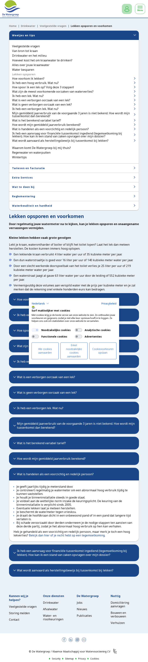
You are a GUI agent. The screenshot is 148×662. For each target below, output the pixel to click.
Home (13, 26)
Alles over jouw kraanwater (30, 65)
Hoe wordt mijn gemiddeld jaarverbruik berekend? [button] (51, 459)
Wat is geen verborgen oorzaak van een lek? (42, 104)
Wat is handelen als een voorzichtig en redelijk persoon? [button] (55, 474)
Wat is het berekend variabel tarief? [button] (41, 443)
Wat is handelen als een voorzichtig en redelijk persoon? (50, 129)
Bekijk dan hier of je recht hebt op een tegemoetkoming (67, 535)
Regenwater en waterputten (31, 152)
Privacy (82, 658)
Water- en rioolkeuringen (53, 617)
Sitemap (69, 658)
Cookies (94, 658)
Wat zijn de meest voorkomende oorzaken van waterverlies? (52, 91)
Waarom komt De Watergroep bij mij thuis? (41, 147)
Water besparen (23, 69)
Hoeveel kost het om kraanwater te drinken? (42, 60)
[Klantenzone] (127, 9)
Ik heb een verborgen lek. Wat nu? (35, 108)
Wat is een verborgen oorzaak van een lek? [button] (46, 377)
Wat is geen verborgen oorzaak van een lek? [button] (47, 393)
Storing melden (19, 613)
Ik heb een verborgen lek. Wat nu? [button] (40, 408)
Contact (14, 620)
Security (56, 658)
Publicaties (84, 616)
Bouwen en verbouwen (118, 614)
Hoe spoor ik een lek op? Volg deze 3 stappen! (43, 87)
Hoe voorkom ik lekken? (28, 78)
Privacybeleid (108, 303)
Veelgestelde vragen (53, 26)
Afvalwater (50, 609)
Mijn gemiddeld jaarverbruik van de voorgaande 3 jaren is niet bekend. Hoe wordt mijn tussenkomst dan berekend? (71, 114)
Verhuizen (118, 623)
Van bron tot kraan (25, 50)
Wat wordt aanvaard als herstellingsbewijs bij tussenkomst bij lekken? (60, 140)
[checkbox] (35, 330)
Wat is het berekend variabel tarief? (36, 120)
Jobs (79, 603)
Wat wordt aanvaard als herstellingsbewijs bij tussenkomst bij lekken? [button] (65, 570)
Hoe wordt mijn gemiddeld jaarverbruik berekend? (46, 124)
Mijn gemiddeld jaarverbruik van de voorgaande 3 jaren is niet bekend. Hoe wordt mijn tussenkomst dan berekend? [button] (76, 426)
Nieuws (82, 609)
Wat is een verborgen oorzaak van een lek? (41, 100)
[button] (40, 303)
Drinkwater (28, 26)
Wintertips (19, 157)
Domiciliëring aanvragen (120, 604)
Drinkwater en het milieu (29, 55)
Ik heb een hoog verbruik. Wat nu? (35, 82)
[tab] (74, 377)
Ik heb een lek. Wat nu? (28, 95)
